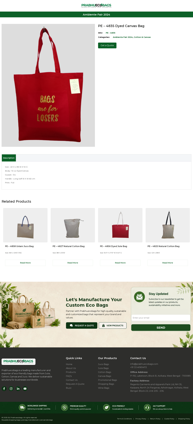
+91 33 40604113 (138, 367)
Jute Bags (103, 368)
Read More (25, 263)
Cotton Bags (104, 372)
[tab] (9, 157)
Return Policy (155, 419)
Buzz (68, 388)
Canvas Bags (104, 376)
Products (71, 372)
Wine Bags (103, 388)
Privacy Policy (140, 419)
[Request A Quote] (81, 325)
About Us (71, 368)
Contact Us (71, 380)
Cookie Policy (169, 419)
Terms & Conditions (124, 419)
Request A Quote (75, 384)
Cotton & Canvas (142, 37)
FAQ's (69, 376)
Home (69, 364)
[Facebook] (4, 388)
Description (9, 158)
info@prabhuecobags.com (144, 364)
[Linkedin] (18, 388)
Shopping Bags (106, 384)
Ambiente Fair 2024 (123, 37)
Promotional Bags (107, 380)
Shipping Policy (184, 419)
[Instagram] (11, 388)
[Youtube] (25, 388)
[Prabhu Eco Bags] (18, 362)
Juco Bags (103, 364)
